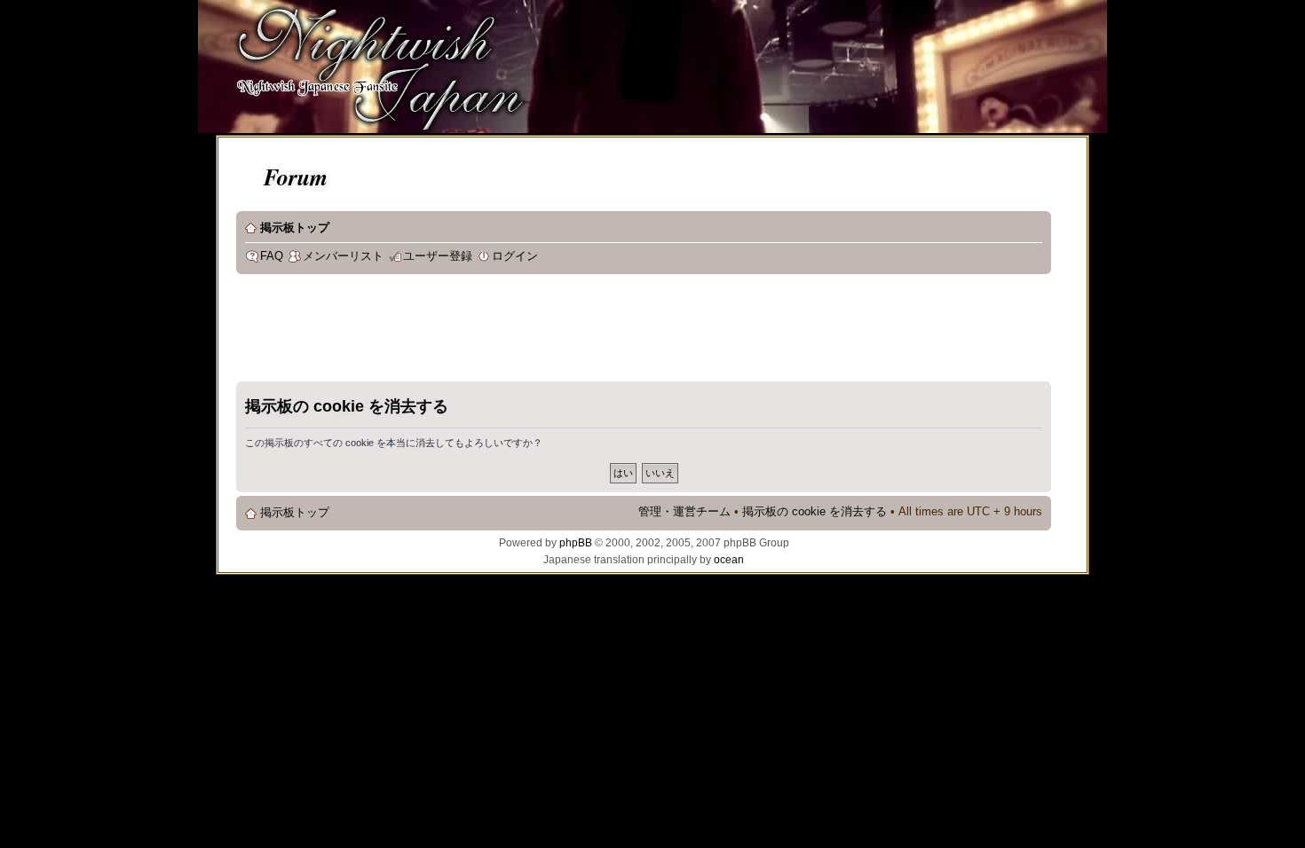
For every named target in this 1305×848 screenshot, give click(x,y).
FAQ (271, 256)
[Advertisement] (559, 332)
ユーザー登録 (437, 256)
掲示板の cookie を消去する (814, 512)
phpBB (575, 543)
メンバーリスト (343, 256)
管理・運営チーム (684, 512)
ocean (729, 559)
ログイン (515, 256)
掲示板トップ (294, 228)
